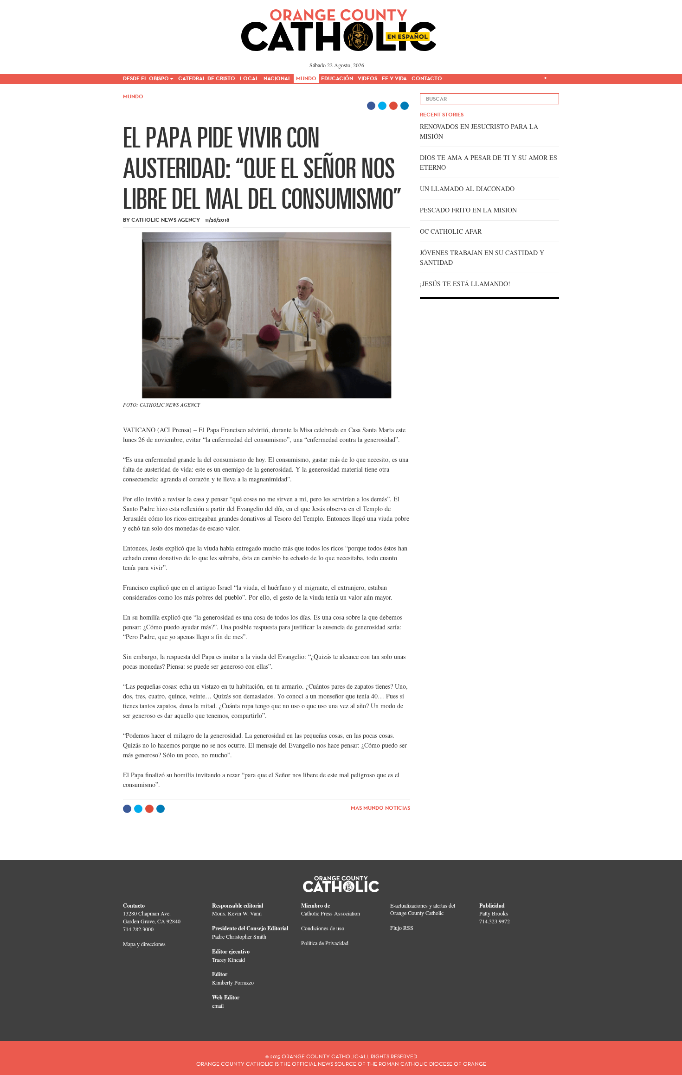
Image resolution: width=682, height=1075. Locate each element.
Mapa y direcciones (144, 943)
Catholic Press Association (330, 913)
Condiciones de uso (322, 928)
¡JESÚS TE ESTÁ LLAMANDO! (465, 283)
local (249, 78)
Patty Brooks (493, 913)
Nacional (277, 78)
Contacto (427, 78)
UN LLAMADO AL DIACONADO (467, 188)
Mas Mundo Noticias (380, 807)
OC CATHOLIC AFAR (451, 231)
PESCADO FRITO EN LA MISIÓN (468, 209)
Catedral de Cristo (206, 78)
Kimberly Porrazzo (233, 982)
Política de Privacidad (324, 943)
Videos (367, 78)
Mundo (306, 78)
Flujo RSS (401, 927)
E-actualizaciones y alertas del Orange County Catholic (422, 909)
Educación (337, 78)
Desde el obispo (146, 78)
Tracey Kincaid (228, 959)
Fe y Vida (394, 78)
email (218, 1005)
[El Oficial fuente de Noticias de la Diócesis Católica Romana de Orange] (339, 27)
